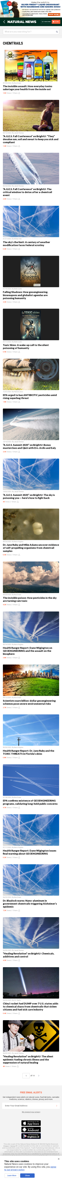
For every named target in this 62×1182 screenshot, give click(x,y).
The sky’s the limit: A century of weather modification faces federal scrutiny (26, 244)
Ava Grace (17, 83)
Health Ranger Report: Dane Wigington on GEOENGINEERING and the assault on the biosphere (27, 650)
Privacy (6, 1146)
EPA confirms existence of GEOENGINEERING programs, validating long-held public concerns (30, 802)
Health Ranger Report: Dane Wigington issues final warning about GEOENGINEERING (29, 852)
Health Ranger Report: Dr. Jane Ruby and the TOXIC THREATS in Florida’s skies (28, 752)
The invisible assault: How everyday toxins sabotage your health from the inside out (27, 88)
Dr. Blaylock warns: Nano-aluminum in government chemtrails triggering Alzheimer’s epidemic (30, 903)
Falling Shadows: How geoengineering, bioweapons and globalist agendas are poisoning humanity (25, 295)
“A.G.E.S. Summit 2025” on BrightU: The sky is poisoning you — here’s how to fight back (29, 496)
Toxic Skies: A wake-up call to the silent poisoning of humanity (26, 347)
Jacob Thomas (19, 133)
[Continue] (56, 1106)
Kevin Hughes (18, 541)
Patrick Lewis (18, 392)
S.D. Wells (17, 1000)
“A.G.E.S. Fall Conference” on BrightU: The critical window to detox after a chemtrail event (27, 192)
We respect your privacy (31, 1112)
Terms (12, 1146)
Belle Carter (18, 289)
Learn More (11, 1176)
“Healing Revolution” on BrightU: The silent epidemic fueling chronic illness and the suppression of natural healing (28, 1059)
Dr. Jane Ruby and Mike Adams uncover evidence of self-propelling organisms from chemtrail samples (31, 547)
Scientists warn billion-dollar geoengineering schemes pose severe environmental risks (29, 702)
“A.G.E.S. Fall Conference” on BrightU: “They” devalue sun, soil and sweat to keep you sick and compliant (30, 139)
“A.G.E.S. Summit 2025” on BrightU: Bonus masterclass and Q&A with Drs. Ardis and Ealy (29, 446)
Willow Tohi (18, 239)
